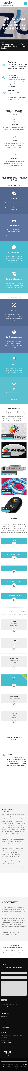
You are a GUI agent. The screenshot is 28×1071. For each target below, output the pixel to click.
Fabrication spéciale (5, 1027)
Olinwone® (16, 1068)
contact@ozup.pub (7, 1042)
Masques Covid (4, 1016)
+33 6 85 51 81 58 (6, 1040)
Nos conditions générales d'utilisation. (8, 1006)
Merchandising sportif (5, 1024)
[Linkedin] (2, 1046)
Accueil (2, 42)
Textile (2, 1019)
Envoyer (4, 1000)
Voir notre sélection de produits (12, 867)
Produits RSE (3, 1022)
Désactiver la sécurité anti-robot (14, 967)
